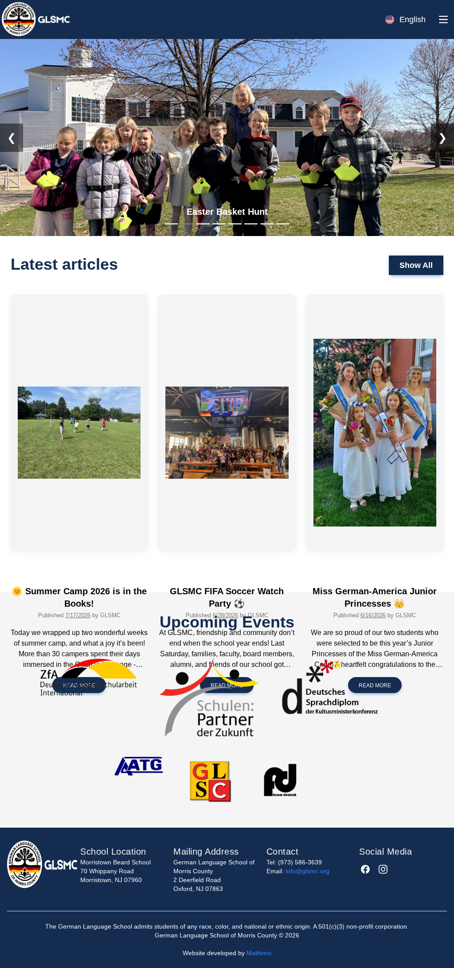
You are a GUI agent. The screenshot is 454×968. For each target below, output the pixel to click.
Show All (416, 265)
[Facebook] (365, 869)
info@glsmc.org (307, 871)
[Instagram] (383, 869)
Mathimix (259, 952)
